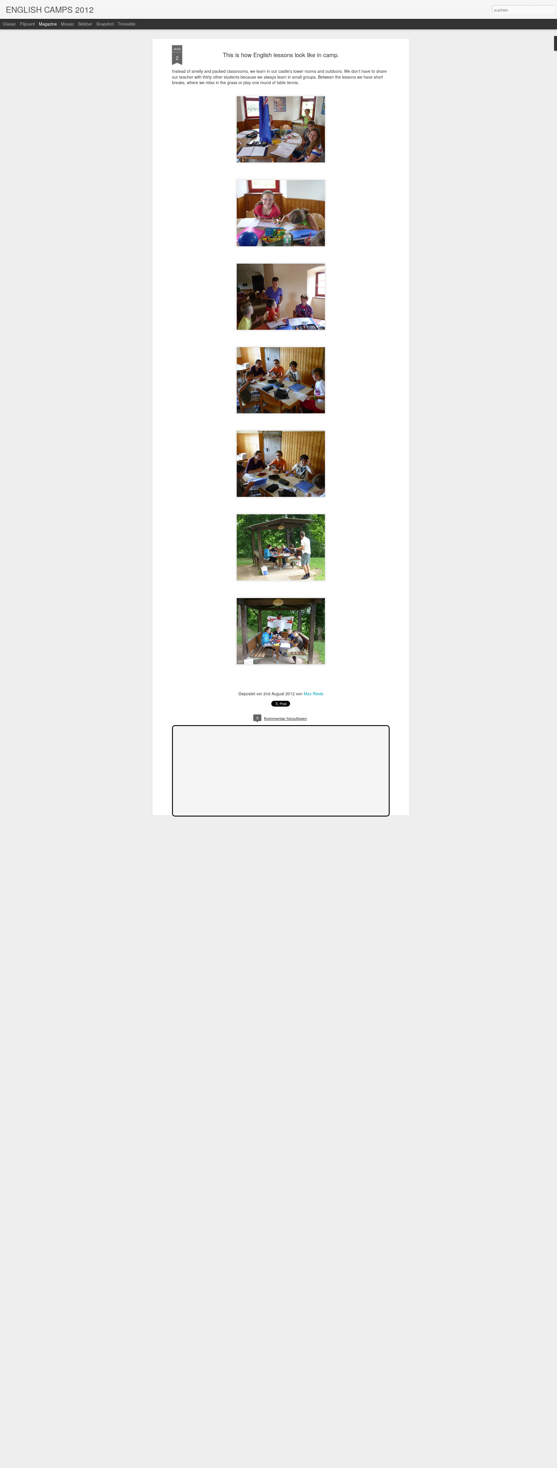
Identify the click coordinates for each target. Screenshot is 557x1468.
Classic (9, 24)
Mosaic (67, 24)
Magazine (48, 24)
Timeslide (126, 24)
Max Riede (313, 693)
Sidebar (85, 24)
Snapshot (105, 24)
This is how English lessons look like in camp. (281, 54)
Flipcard (27, 24)
